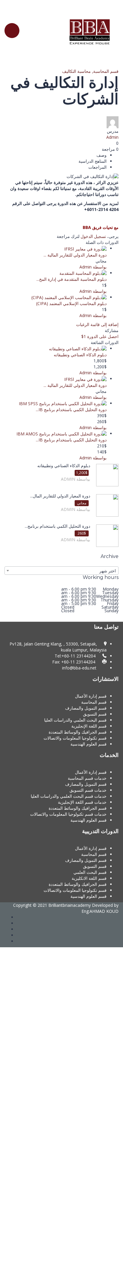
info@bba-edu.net (79, 668)
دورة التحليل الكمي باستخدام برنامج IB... (71, 409)
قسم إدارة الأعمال (91, 696)
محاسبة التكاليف (76, 71)
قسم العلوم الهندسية (88, 744)
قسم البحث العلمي (90, 872)
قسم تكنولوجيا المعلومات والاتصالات (75, 738)
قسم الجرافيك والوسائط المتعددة (78, 732)
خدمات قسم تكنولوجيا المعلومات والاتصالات (68, 814)
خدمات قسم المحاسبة (87, 778)
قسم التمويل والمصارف (86, 708)
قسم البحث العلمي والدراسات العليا (75, 720)
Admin (112, 137)
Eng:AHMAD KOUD (100, 911)
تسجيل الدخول (93, 236)
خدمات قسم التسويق (88, 790)
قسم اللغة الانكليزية (89, 878)
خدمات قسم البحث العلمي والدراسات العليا (69, 796)
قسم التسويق (95, 714)
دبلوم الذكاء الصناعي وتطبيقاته (80, 355)
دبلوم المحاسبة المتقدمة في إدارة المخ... (71, 279)
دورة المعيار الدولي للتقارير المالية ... (75, 255)
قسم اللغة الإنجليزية (89, 726)
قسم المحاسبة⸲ (105, 71)
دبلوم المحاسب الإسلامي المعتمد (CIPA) (71, 303)
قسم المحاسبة (94, 702)
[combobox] (61, 570)
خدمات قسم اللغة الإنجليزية (82, 802)
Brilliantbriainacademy (69, 905)
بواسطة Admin (93, 267)
